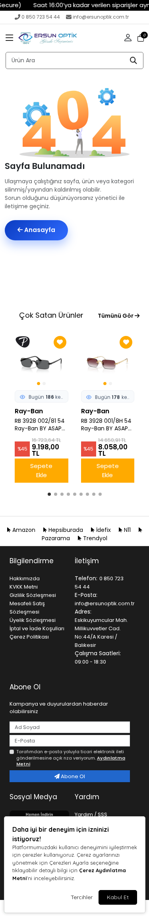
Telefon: (86, 578)
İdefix (103, 530)
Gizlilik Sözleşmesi (33, 595)
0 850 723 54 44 (40, 16)
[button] (9, 38)
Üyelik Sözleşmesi (33, 620)
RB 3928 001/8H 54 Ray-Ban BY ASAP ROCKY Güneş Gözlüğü (106, 424)
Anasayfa (39, 230)
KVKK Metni (24, 587)
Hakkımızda (25, 578)
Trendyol (94, 538)
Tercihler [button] (82, 897)
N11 (127, 530)
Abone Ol (72, 776)
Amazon (24, 530)
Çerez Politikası (29, 637)
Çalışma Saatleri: (98, 653)
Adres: (83, 612)
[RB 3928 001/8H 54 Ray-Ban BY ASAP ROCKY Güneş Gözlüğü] (108, 361)
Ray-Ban (29, 411)
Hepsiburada (66, 530)
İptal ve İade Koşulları (37, 628)
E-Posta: (86, 595)
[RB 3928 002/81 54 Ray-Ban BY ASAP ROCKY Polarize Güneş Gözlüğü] (41, 361)
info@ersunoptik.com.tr (101, 16)
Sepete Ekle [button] (41, 470)
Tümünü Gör (116, 316)
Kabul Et (118, 897)
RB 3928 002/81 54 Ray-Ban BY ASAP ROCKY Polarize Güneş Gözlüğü (40, 424)
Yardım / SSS (91, 814)
